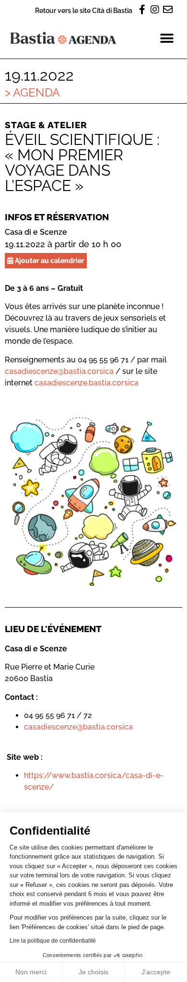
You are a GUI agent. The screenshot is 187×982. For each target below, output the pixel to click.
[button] (166, 38)
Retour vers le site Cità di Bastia (83, 10)
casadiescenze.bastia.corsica (87, 382)
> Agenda (32, 92)
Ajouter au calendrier (48, 260)
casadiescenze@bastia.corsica (59, 371)
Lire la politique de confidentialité (53, 940)
